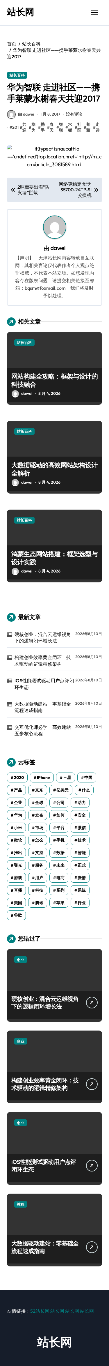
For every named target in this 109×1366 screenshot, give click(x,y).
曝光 (18, 865)
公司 (60, 802)
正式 (82, 865)
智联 (61, 127)
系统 (82, 890)
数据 (60, 852)
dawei (57, 248)
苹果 (60, 902)
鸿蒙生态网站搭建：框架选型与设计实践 (54, 558)
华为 (33, 127)
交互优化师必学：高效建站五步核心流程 (43, 730)
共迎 (24, 127)
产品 (18, 790)
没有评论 (74, 114)
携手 (43, 127)
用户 (39, 877)
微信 (82, 827)
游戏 (18, 877)
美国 (18, 902)
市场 (39, 827)
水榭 (70, 127)
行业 (82, 902)
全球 (39, 802)
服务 (39, 865)
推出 (18, 852)
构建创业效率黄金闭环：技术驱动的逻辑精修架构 (43, 660)
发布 (39, 815)
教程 (20, 1204)
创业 (20, 959)
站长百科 (17, 75)
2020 (19, 777)
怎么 (39, 840)
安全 (82, 815)
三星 (67, 777)
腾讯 (39, 902)
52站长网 (39, 1311)
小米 (18, 827)
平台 (60, 827)
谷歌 (18, 915)
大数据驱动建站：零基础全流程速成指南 (43, 707)
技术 (82, 840)
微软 (18, 840)
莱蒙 (88, 127)
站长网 (20, 11)
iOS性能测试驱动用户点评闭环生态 (44, 684)
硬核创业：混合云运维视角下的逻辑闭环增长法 (43, 637)
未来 (60, 865)
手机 (60, 840)
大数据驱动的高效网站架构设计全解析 (54, 469)
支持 (39, 852)
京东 (39, 790)
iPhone (43, 777)
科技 (39, 890)
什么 (86, 790)
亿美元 (62, 790)
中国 (88, 777)
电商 (60, 877)
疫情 (82, 877)
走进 (98, 127)
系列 (60, 890)
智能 (82, 852)
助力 (82, 802)
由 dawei (26, 114)
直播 (18, 890)
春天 (52, 127)
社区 (79, 127)
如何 (60, 815)
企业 (18, 802)
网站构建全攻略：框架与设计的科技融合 (54, 380)
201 (15, 127)
